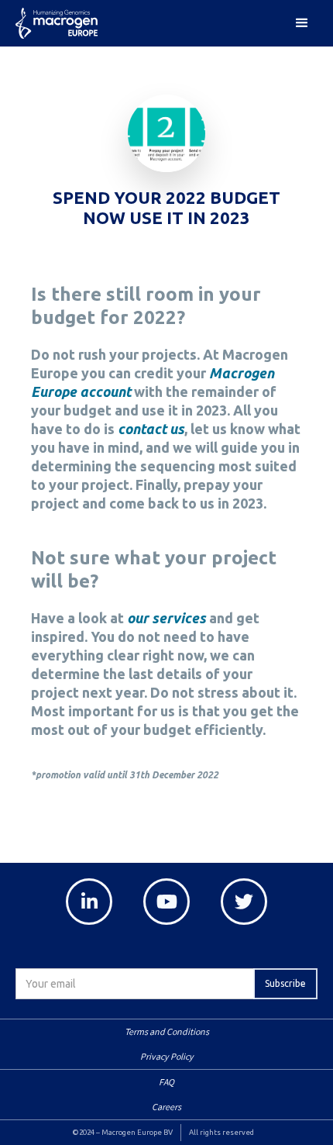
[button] (302, 23)
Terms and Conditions (167, 1031)
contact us (151, 428)
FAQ (166, 1082)
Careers (166, 1106)
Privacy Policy (167, 1056)
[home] (63, 26)
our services (166, 618)
